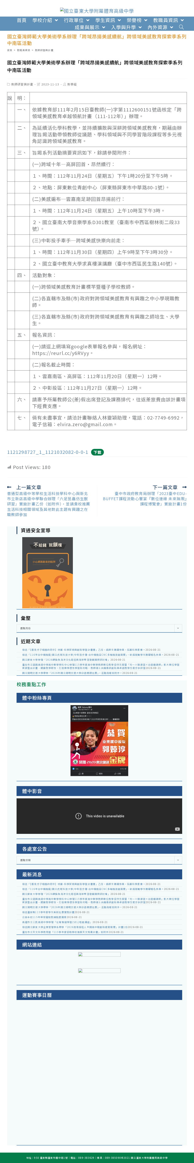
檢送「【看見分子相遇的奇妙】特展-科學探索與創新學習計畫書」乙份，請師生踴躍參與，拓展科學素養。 (84, 649)
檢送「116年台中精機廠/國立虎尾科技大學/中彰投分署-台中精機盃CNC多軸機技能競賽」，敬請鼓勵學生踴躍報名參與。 (93, 654)
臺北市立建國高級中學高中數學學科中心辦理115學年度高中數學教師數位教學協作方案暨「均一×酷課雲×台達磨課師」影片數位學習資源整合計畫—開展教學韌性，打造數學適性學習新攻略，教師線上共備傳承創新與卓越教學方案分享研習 (101, 666)
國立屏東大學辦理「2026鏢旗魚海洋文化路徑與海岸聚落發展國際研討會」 (66, 659)
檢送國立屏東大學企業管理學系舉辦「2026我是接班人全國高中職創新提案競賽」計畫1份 (75, 927)
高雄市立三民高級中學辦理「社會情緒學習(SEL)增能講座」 (57, 922)
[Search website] (181, 27)
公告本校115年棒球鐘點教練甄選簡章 (44, 917)
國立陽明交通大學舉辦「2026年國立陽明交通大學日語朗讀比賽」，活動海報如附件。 (72, 673)
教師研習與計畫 (22, 84)
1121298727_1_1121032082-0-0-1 (47, 451)
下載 (97, 452)
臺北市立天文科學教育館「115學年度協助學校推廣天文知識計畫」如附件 (65, 932)
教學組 (72, 84)
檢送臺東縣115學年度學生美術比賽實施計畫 (48, 912)
